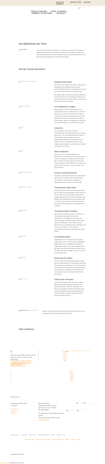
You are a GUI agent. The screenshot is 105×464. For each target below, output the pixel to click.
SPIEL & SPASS (58, 11)
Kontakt (59, 435)
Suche (78, 439)
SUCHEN (87, 2)
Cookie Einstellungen (43, 435)
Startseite (2, 463)
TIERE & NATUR (38, 11)
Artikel (7, 463)
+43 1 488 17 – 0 (14, 409)
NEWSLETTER (75, 2)
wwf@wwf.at (13, 411)
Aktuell (53, 435)
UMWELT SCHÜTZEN (42, 13)
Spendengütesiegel (43, 420)
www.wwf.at (13, 413)
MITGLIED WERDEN (60, 3)
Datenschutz (32, 435)
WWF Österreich (14, 435)
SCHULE (61, 13)
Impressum (24, 435)
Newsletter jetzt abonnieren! (20, 363)
